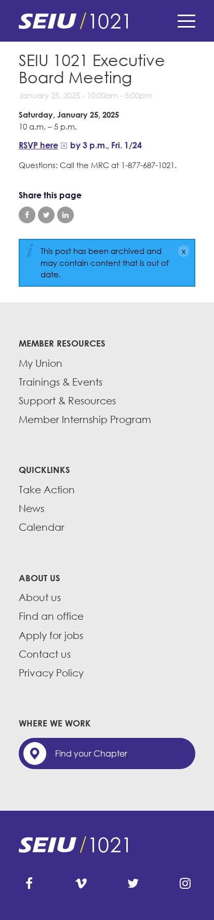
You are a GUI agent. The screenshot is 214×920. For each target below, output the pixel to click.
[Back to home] (107, 21)
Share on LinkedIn (65, 215)
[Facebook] (29, 883)
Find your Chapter (91, 753)
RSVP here (38, 145)
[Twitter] (133, 883)
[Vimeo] (81, 883)
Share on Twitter (46, 215)
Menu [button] (186, 21)
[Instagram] (185, 883)
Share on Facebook (27, 215)
